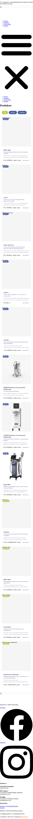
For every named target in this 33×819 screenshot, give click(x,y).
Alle (5, 112)
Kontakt (6, 26)
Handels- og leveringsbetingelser (9, 806)
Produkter (6, 22)
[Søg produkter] (1, 17)
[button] (16, 61)
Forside (6, 21)
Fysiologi (22, 112)
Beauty (13, 112)
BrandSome (25, 817)
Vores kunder (7, 24)
